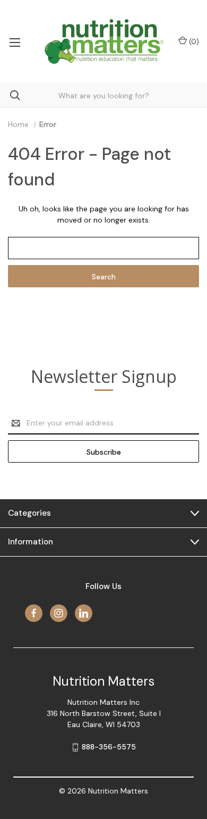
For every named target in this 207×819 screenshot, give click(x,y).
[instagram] (58, 613)
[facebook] (33, 613)
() (193, 41)
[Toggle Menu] (14, 41)
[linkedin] (83, 613)
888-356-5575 (109, 747)
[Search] (10, 95)
